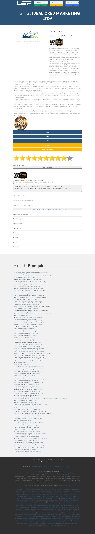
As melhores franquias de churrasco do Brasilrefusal (26, 304)
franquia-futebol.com (60, 509)
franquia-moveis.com (68, 514)
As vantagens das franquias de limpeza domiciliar (26, 308)
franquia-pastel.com (64, 516)
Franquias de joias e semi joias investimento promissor (27, 373)
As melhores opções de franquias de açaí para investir (27, 409)
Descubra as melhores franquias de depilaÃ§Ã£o (26, 380)
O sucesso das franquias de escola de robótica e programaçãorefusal (31, 310)
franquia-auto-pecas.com (21, 491)
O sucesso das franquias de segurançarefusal (25, 319)
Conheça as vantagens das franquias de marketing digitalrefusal (29, 281)
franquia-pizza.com (45, 518)
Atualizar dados (36, 41)
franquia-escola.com (61, 505)
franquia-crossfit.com (29, 500)
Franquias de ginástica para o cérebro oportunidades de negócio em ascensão (33, 306)
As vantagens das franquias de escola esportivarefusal (27, 277)
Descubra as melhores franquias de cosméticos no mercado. (29, 382)
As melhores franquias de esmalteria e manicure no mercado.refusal (31, 283)
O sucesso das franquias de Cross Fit (23, 285)
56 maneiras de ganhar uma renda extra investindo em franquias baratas (31, 379)
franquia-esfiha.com (73, 505)
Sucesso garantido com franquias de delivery (25, 444)
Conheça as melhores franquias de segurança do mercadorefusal (30, 393)
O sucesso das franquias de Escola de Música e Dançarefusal (29, 323)
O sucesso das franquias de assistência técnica (25, 397)
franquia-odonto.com (28, 516)
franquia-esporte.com (35, 507)
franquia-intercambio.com (66, 511)
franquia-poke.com (69, 518)
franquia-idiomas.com (38, 511)
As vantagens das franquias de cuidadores (24, 328)
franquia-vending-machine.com (56, 523)
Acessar (41, 5)
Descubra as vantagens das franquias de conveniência (27, 286)
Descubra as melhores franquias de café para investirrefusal (28, 426)
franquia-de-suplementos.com (70, 502)
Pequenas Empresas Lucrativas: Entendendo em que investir (29, 324)
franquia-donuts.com (64, 504)
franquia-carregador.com (37, 494)
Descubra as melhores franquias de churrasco (25, 335)
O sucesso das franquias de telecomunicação (25, 400)
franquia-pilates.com (21, 518)
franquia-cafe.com (73, 493)
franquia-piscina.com (33, 518)
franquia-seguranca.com (64, 520)
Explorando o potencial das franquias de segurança (26, 395)
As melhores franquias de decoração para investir (26, 326)
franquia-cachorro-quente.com (58, 493)
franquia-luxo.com (67, 513)
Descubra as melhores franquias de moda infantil (26, 333)
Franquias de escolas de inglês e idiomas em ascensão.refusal (29, 348)
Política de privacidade (64, 485)
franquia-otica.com (40, 516)
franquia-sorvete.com (56, 522)
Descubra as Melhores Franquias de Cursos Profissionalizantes (29, 351)
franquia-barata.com (48, 525)
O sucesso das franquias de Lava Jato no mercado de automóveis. (30, 433)
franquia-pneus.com (57, 518)
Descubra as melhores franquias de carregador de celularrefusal (29, 391)
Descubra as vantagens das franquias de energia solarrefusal (28, 321)
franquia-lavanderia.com (29, 513)
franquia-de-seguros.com (53, 502)
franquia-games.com (72, 509)
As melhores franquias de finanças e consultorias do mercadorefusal (30, 359)
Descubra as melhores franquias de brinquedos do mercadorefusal (30, 294)
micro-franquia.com (60, 525)
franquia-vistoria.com (71, 523)
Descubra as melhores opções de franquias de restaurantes (28, 368)
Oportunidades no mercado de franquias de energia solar (28, 317)
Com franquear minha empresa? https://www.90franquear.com (50, 466)
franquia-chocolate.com (51, 494)
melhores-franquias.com (35, 525)
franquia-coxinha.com (66, 498)
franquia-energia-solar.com (32, 505)
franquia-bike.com (58, 491)
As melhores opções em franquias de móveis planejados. (28, 371)
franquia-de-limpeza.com (39, 502)
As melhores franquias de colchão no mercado (25, 435)
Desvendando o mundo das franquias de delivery (26, 299)
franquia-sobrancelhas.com (28, 522)
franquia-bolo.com (69, 491)
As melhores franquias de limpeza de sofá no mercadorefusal (29, 422)
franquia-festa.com (74, 507)
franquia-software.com (43, 522)
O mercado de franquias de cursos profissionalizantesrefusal (29, 366)
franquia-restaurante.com (33, 520)
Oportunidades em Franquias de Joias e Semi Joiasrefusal (28, 389)
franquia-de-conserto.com (71, 500)
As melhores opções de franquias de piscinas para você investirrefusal (31, 272)
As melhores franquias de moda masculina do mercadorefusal (29, 332)
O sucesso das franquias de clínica (22, 420)
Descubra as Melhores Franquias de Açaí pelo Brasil (26, 427)
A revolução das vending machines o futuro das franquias (28, 344)
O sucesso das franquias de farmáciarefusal (24, 424)
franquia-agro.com (46, 489)
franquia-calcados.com (23, 494)
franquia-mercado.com (44, 514)
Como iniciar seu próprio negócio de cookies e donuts (27, 346)
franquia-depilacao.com (52, 504)
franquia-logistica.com (55, 513)
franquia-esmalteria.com (22, 507)
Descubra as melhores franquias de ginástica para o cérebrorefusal (30, 355)
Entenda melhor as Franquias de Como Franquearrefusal (28, 279)
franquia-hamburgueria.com (23, 511)
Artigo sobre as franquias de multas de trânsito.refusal (27, 386)
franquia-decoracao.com (25, 504)
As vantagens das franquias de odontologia (24, 339)
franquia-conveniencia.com (24, 498)
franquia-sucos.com (68, 522)
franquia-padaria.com (52, 516)
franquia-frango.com (47, 509)
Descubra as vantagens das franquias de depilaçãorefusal (28, 301)
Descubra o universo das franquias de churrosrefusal (27, 292)
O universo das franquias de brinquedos (24, 362)
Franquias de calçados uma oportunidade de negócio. (27, 370)
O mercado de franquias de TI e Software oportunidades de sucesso (30, 438)
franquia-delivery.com (38, 504)
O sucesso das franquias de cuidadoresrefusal (25, 402)
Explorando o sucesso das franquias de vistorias (25, 429)
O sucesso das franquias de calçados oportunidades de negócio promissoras (33, 314)
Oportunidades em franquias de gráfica (23, 337)
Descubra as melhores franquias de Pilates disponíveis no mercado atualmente (33, 413)
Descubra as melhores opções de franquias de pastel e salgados (29, 290)
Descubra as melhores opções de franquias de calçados (27, 415)
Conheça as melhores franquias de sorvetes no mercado (27, 451)
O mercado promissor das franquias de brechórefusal (27, 431)
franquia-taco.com (29, 523)
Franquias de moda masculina (21, 364)
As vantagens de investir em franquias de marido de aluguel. (28, 442)
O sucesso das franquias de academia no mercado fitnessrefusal (29, 330)
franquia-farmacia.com (61, 507)
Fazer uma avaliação (47, 167)
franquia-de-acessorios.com (55, 500)
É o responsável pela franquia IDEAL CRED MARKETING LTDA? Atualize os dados (47, 209)
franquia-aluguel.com (57, 489)
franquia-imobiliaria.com (51, 511)
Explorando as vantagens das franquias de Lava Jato (26, 417)
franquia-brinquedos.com (42, 493)
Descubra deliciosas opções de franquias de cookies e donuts (29, 446)
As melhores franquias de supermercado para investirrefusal (29, 447)
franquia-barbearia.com (46, 491)
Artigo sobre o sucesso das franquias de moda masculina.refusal (29, 377)
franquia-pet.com (75, 516)
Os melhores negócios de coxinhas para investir (25, 375)
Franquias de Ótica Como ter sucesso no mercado (26, 350)
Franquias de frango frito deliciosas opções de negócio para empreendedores (33, 353)
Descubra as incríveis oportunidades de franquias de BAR (28, 303)
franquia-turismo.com (40, 523)
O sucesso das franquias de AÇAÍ (22, 315)
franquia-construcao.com (55, 496)
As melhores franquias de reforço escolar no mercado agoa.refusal (30, 411)
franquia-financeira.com (22, 509)
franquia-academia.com (22, 489)
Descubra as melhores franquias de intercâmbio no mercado (29, 295)
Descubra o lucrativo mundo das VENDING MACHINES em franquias (30, 404)
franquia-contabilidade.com (71, 496)
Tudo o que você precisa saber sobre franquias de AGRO (28, 361)
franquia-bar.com (34, 491)
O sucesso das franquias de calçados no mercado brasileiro (28, 288)
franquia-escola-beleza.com (47, 505)
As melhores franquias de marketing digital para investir (27, 342)
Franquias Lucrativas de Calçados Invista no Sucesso (26, 384)
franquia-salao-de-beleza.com (49, 520)
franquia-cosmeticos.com (52, 498)
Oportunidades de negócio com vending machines (26, 408)
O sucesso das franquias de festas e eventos (24, 274)
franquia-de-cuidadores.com (24, 502)
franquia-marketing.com (30, 514)
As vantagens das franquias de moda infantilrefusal (26, 436)
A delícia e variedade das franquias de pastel (25, 449)
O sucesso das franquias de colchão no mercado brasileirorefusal (30, 297)
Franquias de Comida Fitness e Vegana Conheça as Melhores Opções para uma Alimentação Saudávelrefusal (40, 398)
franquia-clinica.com (29, 496)
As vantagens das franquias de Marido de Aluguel (26, 440)
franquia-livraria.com (42, 513)
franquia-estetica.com (48, 507)
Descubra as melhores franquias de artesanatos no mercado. (29, 312)
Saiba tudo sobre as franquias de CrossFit (24, 341)
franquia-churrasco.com (65, 494)
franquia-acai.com (35, 489)
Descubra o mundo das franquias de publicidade (26, 406)
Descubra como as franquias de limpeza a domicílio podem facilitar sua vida (32, 276)
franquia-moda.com (56, 514)
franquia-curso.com (41, 500)
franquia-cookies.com (38, 498)
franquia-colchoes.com (42, 496)
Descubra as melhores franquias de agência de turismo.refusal (29, 357)
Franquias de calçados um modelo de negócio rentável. (27, 388)
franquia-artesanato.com (71, 489)
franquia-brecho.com (28, 493)
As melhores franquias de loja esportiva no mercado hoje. (28, 418)
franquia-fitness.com (35, 509)
